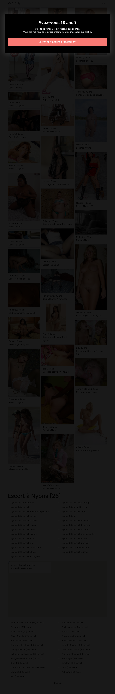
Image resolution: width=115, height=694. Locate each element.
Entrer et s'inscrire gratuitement (57, 41)
